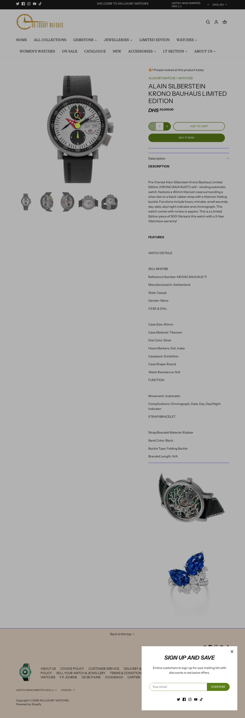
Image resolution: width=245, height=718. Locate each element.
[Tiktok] (201, 699)
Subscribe (218, 686)
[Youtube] (195, 699)
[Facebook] (184, 699)
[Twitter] (178, 699)
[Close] (232, 651)
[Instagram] (190, 699)
